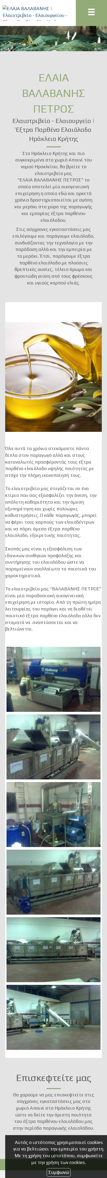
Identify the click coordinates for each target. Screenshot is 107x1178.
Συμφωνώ (58, 1172)
